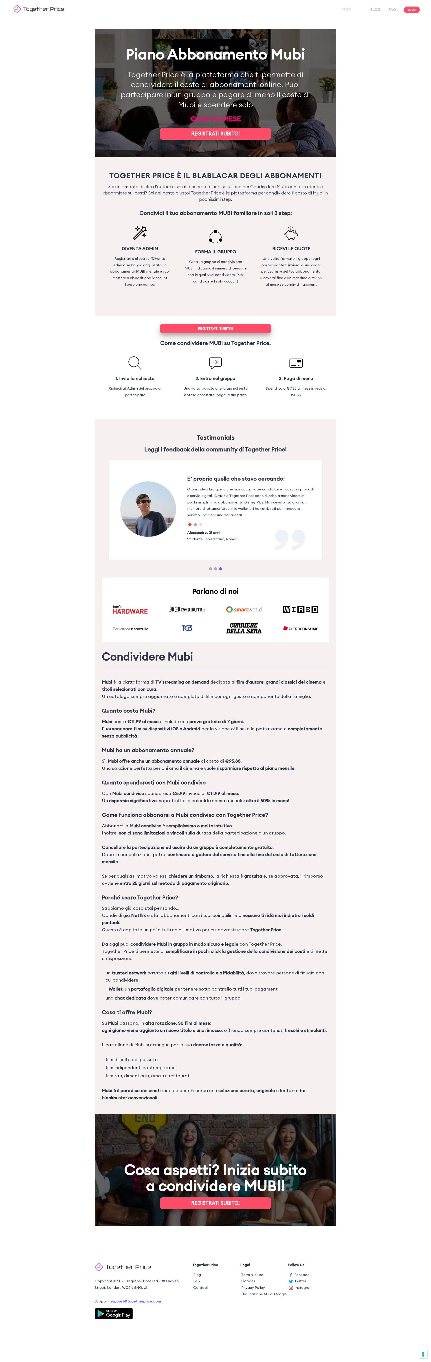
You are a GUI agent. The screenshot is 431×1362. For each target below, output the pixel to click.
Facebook (303, 1274)
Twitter (300, 1281)
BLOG (375, 9)
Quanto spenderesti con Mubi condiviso (154, 782)
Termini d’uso (252, 1274)
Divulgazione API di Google (264, 1294)
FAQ (392, 9)
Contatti (200, 1287)
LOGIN (412, 9)
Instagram (303, 1287)
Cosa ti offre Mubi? (127, 1012)
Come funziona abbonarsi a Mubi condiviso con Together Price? (185, 814)
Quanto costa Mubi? (128, 710)
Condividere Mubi (147, 656)
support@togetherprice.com (135, 1301)
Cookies (248, 1281)
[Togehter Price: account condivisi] (38, 11)
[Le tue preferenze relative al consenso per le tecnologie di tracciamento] (423, 1354)
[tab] (210, 568)
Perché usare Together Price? (140, 897)
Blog (197, 1274)
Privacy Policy (253, 1287)
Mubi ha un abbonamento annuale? (148, 750)
